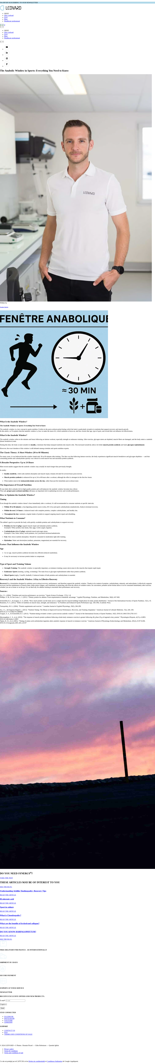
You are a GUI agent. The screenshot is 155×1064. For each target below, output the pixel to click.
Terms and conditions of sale (13, 1053)
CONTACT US (9, 1030)
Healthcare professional (12, 21)
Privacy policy (9, 1049)
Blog (5, 19)
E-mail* (2, 1000)
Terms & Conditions (11, 1051)
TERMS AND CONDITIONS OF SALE (18, 1034)
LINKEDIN (8, 1022)
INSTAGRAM (9, 1018)
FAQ (6, 17)
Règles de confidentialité (37, 1061)
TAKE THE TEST (6, 878)
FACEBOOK (8, 1016)
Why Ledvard (8, 15)
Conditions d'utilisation (54, 1061)
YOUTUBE (8, 1020)
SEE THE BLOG (6, 887)
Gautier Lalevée (4, 307)
